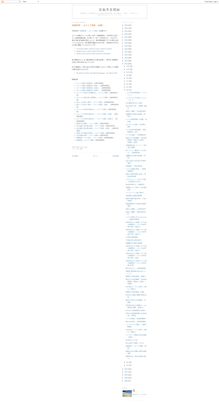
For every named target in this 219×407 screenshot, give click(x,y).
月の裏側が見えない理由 (134, 103)
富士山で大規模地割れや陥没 (135, 310)
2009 (126, 378)
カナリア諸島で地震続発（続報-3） (88, 90)
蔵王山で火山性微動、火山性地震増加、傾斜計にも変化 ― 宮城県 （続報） (136, 140)
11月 (128, 69)
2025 (126, 28)
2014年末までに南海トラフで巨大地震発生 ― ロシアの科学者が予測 (136, 263)
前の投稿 (116, 156)
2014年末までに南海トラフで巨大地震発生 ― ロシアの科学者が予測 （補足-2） (136, 248)
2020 (126, 43)
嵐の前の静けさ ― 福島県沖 (135, 184)
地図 (93, 35)
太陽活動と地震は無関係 (134, 195)
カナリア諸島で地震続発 (84, 83)
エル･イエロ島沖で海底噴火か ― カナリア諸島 (92, 93)
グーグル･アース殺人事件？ (135, 193)
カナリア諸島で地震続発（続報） (87, 86)
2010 (126, 375)
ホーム (95, 156)
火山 (78, 148)
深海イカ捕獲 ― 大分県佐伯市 (136, 209)
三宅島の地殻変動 (132, 237)
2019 (126, 46)
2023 (126, 34)
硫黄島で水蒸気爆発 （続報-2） (136, 276)
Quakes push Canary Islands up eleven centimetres (93, 53)
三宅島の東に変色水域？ (134, 240)
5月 (127, 87)
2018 (126, 49)
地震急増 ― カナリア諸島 (88, 31)
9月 (127, 75)
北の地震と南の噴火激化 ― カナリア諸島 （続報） (93, 128)
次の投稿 (75, 156)
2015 (126, 58)
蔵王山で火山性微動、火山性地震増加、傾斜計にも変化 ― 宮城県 (136, 281)
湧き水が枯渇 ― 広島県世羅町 (136, 321)
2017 (126, 52)
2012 (126, 369)
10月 (128, 72)
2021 (126, 40)
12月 (128, 66)
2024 (126, 31)
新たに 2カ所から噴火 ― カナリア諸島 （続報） (92, 104)
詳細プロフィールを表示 (140, 394)
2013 (126, 64)
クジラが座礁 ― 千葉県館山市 (136, 135)
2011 (126, 372)
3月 (127, 362)
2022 (126, 37)
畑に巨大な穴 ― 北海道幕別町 (136, 268)
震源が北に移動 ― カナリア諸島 (87, 123)
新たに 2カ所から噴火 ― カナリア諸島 (89, 102)
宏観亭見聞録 (109, 10)
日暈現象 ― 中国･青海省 (134, 166)
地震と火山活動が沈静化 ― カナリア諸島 (90, 133)
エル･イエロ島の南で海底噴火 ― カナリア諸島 (92, 97)
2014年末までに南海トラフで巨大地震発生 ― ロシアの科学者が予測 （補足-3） (136, 232)
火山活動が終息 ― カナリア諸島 (87, 135)
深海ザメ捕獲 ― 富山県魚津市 (136, 111)
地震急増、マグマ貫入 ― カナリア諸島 (89, 138)
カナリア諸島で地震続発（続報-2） (88, 88)
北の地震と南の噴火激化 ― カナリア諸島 (90, 126)
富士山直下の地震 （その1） (135, 343)
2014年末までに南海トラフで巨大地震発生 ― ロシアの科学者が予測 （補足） (136, 256)
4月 (127, 90)
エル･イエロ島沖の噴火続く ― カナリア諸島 (91, 109)
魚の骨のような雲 (132, 340)
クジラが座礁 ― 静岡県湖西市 (136, 318)
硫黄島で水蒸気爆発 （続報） (135, 292)
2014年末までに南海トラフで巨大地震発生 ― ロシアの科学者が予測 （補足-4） (136, 224)
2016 (126, 55)
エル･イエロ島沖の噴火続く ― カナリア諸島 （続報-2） (95, 119)
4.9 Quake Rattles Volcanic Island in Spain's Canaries (94, 49)
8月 (127, 78)
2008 (126, 381)
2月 (127, 365)
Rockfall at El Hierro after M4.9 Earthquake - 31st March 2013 (96, 73)
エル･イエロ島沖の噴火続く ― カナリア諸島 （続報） (94, 114)
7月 (127, 81)
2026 (126, 25)
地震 (81, 148)
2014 (126, 61)
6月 (127, 84)
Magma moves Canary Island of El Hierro (90, 51)
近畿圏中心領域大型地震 (134, 243)
